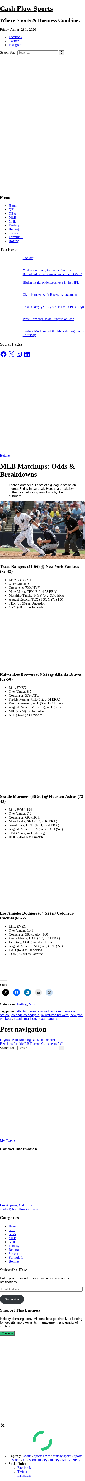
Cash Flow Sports (26, 8)
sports (27, 1456)
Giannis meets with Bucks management (50, 294)
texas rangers (48, 1018)
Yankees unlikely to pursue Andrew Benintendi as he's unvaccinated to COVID (52, 272)
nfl (25, 1460)
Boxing (14, 241)
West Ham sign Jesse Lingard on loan (48, 319)
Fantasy (14, 225)
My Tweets (7, 1140)
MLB (12, 217)
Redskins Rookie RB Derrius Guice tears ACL (32, 1043)
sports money (38, 1460)
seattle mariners (25, 1018)
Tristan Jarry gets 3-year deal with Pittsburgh (53, 307)
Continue (7, 1333)
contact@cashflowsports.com (20, 1209)
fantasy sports (62, 1456)
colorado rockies (50, 1011)
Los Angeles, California (16, 1205)
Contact (28, 258)
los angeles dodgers (25, 1015)
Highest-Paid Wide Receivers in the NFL (51, 282)
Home (13, 206)
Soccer (13, 233)
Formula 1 (16, 237)
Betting (14, 229)
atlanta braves (26, 1011)
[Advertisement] (42, 148)
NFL (12, 209)
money (55, 1460)
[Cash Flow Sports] (42, 102)
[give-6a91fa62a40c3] (3, 1427)
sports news (42, 1456)
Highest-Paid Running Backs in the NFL (28, 1040)
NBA (12, 213)
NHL (12, 221)
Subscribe (12, 1299)
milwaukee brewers (55, 1015)
